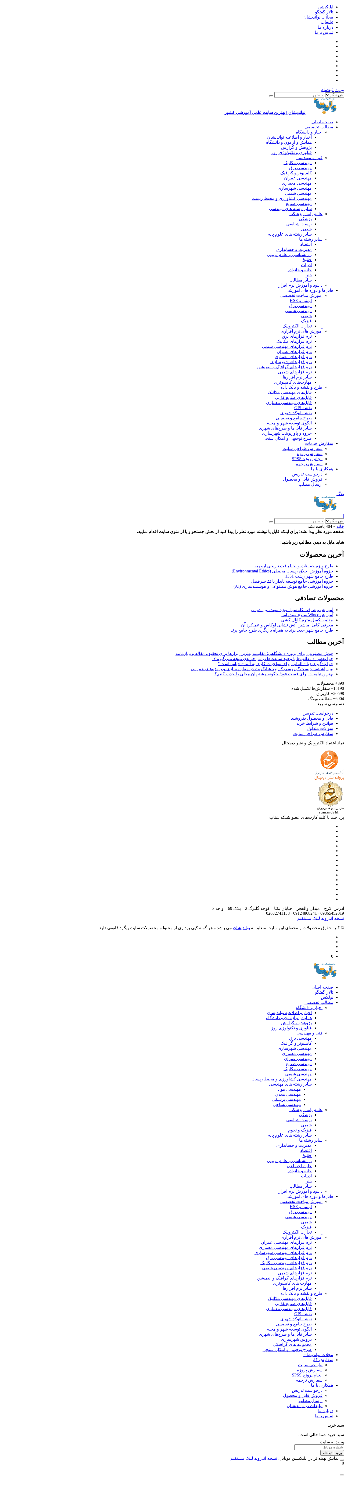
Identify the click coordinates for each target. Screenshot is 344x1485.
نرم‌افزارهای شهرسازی (291, 361)
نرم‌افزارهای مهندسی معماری (285, 1247)
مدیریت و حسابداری (294, 249)
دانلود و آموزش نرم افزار (300, 285)
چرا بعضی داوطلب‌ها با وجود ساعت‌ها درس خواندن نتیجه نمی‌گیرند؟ (272, 658)
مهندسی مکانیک (298, 162)
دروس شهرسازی (296, 1339)
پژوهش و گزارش (296, 147)
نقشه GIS (303, 407)
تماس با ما (324, 32)
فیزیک (306, 321)
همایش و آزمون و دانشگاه (289, 142)
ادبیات (306, 264)
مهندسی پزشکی (286, 1099)
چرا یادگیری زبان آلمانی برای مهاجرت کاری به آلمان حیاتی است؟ (275, 663)
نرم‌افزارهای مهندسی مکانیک (286, 1262)
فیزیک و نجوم (300, 1130)
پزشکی (305, 219)
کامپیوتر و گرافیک (296, 173)
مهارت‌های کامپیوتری (293, 382)
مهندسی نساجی (287, 1104)
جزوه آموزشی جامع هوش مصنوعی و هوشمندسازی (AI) (283, 586)
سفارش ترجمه (309, 464)
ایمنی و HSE (301, 300)
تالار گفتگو (324, 12)
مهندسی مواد (289, 1089)
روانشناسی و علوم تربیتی (289, 254)
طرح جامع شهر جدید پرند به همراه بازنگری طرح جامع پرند (282, 630)
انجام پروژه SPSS (307, 458)
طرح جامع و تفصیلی (294, 418)
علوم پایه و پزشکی (305, 213)
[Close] (342, 1460)
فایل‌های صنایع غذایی (293, 397)
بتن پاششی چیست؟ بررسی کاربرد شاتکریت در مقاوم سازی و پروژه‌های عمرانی (262, 668)
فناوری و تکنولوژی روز (291, 152)
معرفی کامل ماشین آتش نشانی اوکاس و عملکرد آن (287, 625)
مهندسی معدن (288, 1094)
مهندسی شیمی (298, 193)
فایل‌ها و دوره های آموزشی (309, 290)
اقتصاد (306, 244)
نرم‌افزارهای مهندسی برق (289, 1257)
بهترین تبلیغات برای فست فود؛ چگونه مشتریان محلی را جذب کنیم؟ (273, 674)
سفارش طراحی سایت (302, 448)
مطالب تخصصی (318, 127)
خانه (340, 526)
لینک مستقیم (308, 918)
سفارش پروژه (309, 453)
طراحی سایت (310, 1365)
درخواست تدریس (307, 474)
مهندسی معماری (297, 183)
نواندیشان (241, 927)
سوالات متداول (320, 728)
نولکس (327, 997)
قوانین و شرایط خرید (314, 723)
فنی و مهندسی (309, 157)
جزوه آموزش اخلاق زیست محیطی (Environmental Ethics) (282, 571)
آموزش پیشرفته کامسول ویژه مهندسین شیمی (292, 609)
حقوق (307, 259)
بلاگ (340, 493)
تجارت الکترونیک (297, 326)
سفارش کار (322, 1359)
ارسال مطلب (310, 484)
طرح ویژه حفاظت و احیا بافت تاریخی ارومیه (294, 566)
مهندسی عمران (298, 178)
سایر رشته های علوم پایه (290, 234)
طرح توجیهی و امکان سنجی (287, 438)
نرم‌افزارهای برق (297, 336)
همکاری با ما (322, 469)
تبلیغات (327, 22)
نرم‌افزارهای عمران (294, 351)
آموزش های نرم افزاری (301, 331)
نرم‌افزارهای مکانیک (294, 341)
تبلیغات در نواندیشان (304, 1405)
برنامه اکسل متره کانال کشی (307, 620)
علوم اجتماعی (299, 1165)
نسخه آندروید (332, 918)
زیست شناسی (299, 224)
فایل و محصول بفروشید (312, 718)
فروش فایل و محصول (302, 479)
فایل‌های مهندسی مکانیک (290, 392)
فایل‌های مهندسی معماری (289, 402)
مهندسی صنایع (299, 203)
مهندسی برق (300, 167)
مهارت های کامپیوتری (292, 1283)
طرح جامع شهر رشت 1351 (309, 576)
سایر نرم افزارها (297, 377)
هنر (309, 275)
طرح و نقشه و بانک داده (301, 387)
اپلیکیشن (325, 7)
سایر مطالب (300, 280)
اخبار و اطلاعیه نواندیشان (289, 137)
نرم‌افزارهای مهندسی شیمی (287, 346)
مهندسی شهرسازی (295, 188)
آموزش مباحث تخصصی (301, 295)
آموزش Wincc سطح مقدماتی (307, 614)
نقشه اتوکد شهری (296, 412)
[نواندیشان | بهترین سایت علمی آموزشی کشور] (325, 511)
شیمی (306, 229)
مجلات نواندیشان (318, 17)
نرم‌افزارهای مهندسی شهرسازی (283, 1252)
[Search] (271, 96)
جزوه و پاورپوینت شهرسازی (287, 433)
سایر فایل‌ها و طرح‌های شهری (285, 428)
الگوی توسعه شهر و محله (289, 423)
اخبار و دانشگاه (309, 132)
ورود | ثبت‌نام (332, 89)
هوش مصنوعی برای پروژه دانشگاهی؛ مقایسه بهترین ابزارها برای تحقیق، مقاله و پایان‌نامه (254, 653)
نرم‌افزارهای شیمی (295, 372)
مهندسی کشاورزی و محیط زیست (282, 198)
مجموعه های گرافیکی (292, 1344)
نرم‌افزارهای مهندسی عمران (286, 1242)
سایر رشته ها (310, 239)
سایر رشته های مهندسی (290, 208)
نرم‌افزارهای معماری (293, 356)
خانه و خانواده (300, 270)
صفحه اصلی (322, 122)
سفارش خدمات (319, 443)
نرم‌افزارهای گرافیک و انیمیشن (284, 367)
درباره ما (325, 27)
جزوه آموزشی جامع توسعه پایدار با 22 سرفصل (292, 581)
